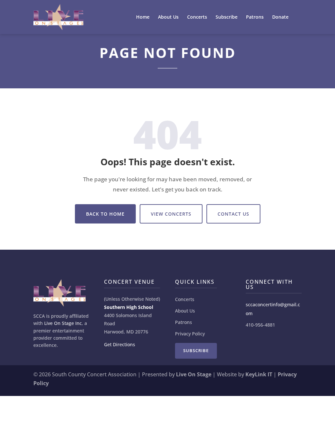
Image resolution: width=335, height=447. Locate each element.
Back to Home (105, 214)
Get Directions (119, 344)
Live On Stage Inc (63, 323)
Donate (280, 17)
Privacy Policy (190, 334)
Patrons (255, 17)
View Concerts (171, 214)
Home (143, 17)
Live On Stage (193, 374)
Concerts (197, 17)
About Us (168, 17)
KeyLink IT (258, 374)
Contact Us (233, 214)
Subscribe (227, 17)
